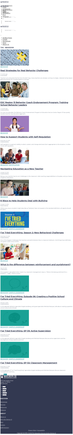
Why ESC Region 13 (6, 419)
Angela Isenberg (4, 110)
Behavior (4, 67)
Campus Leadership (16, 229)
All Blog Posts (7, 10)
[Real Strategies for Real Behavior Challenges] (14, 65)
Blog (1, 422)
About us (3, 417)
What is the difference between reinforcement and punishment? (35, 264)
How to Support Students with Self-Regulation (25, 137)
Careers (2, 425)
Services (2, 404)
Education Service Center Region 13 (45, 433)
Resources (3, 407)
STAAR (4, 11)
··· (3, 18)
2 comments (3, 75)
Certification (14, 165)
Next (5, 374)
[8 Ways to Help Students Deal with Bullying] (14, 195)
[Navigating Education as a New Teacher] (14, 163)
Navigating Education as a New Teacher (21, 169)
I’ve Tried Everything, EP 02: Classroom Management (28, 363)
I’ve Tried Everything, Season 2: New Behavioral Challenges (32, 232)
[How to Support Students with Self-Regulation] (14, 131)
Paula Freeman (4, 205)
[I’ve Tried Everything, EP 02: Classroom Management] (14, 357)
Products (3, 410)
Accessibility (41, 430)
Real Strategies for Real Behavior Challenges (24, 70)
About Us (5, 16)
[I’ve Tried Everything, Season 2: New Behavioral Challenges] (14, 227)
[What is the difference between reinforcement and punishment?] (14, 259)
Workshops (6, 13)
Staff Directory (4, 427)
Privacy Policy (32, 430)
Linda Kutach (3, 269)
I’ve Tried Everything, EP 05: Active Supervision (25, 331)
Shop (4, 15)
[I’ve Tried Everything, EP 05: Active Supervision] (14, 325)
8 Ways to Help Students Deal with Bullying (23, 200)
